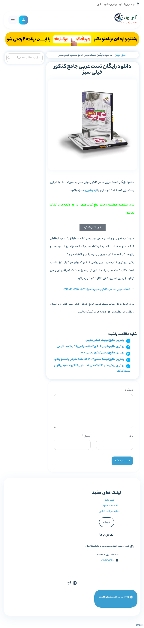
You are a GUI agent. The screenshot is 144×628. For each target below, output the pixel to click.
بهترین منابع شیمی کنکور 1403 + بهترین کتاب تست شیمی (90, 346)
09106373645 (108, 560)
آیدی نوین (120, 55)
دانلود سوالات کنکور (109, 511)
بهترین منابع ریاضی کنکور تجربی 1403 (102, 353)
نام (130, 436)
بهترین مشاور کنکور (107, 5)
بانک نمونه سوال (109, 506)
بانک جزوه (109, 500)
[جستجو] (8, 57)
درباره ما (106, 522)
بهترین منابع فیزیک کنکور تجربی (105, 340)
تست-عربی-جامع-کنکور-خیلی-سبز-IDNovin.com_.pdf (96, 289)
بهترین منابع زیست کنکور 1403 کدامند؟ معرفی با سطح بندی (89, 359)
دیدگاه (128, 390)
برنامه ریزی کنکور (127, 5)
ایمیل (86, 436)
